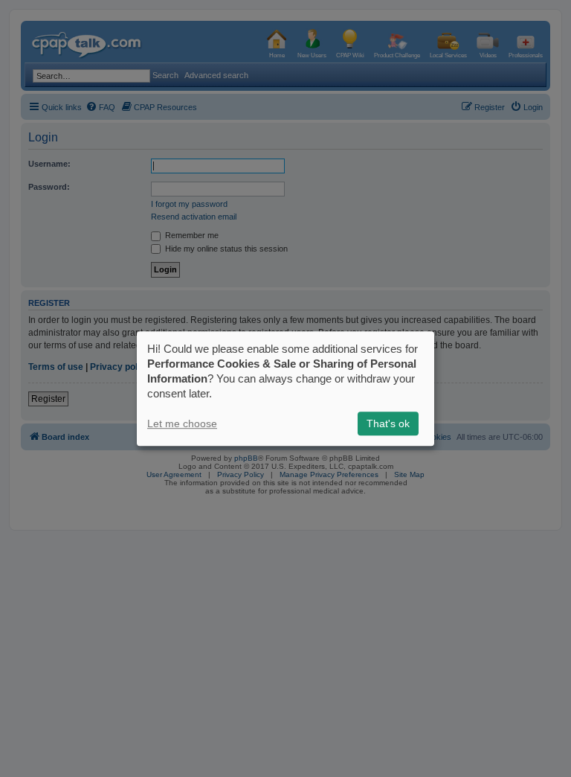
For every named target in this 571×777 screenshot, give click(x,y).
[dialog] (285, 388)
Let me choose (182, 423)
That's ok (388, 423)
